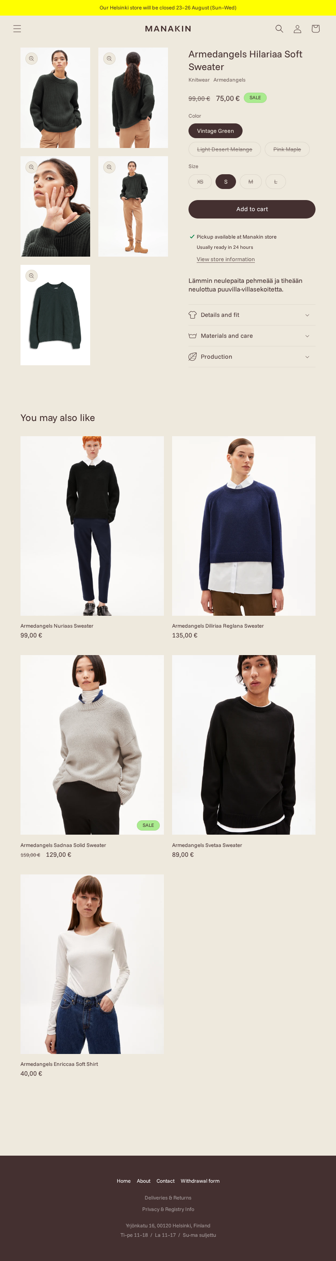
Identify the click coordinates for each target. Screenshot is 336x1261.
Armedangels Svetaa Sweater (207, 845)
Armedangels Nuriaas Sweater (56, 625)
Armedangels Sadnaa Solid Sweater (63, 845)
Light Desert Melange (229, 151)
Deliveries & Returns (168, 1197)
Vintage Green (215, 130)
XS (204, 183)
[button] (17, 29)
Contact (166, 1180)
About (143, 1180)
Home (124, 1180)
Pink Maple (291, 151)
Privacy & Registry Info (168, 1209)
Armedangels (229, 79)
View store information (226, 259)
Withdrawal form (200, 1180)
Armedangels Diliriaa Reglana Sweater (218, 625)
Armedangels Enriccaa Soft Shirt (59, 1064)
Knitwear (199, 79)
